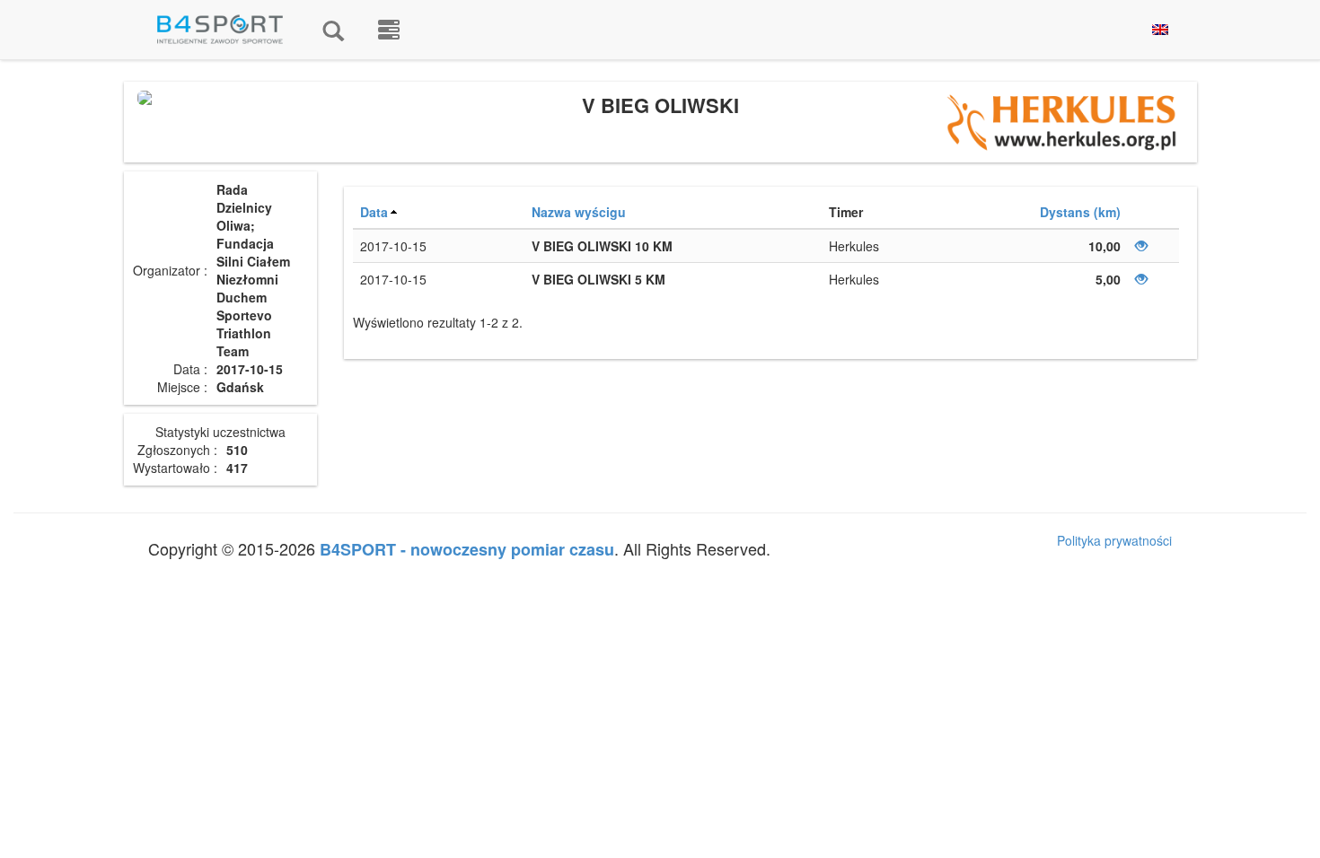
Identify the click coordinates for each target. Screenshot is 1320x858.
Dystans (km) (1080, 212)
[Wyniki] (333, 29)
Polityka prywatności (1114, 540)
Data (374, 212)
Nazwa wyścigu (579, 212)
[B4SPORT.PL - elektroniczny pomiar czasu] (388, 29)
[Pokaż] (1141, 246)
